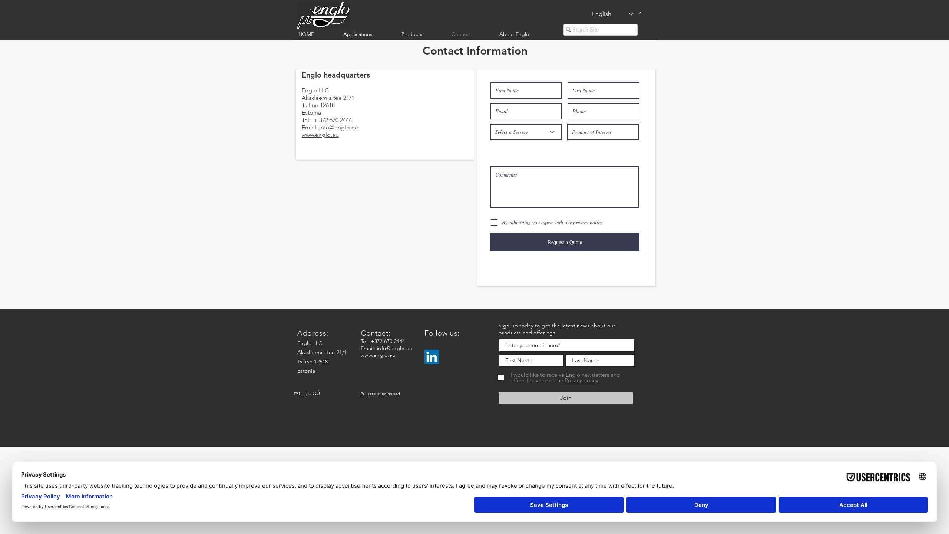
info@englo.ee (338, 127)
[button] (367, 34)
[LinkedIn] (431, 357)
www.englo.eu (378, 355)
